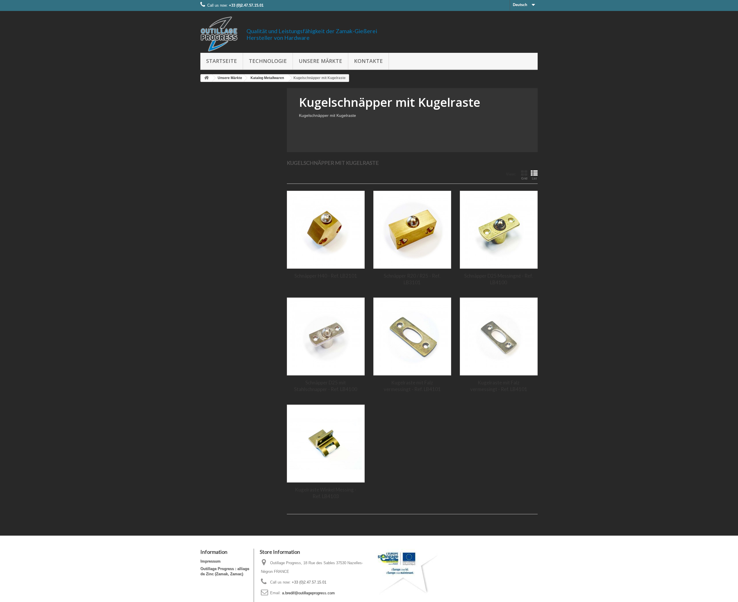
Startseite (221, 60)
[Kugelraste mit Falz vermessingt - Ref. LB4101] (412, 336)
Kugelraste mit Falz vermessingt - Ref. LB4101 (412, 385)
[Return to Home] (206, 78)
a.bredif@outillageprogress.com (308, 593)
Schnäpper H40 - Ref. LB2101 (325, 276)
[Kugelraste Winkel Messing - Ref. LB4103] (326, 443)
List (534, 178)
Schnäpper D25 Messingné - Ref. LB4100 (498, 279)
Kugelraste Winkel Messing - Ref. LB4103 (325, 493)
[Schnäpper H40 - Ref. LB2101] (326, 230)
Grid (524, 178)
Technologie (268, 60)
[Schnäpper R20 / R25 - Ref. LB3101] (412, 230)
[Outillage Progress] (219, 34)
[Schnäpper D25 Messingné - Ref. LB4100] (499, 230)
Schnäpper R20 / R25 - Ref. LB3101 (412, 279)
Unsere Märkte (320, 60)
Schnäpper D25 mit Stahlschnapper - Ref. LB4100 (325, 385)
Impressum (210, 561)
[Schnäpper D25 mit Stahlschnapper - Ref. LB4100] (326, 336)
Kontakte (368, 60)
